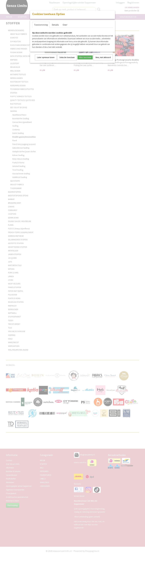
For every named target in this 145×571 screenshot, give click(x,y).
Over (65, 24)
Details (55, 24)
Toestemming (41, 24)
